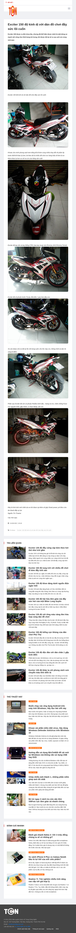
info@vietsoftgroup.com (16, 924)
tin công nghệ (19, 926)
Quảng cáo (50, 929)
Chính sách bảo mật (23, 929)
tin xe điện (27, 926)
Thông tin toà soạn (38, 929)
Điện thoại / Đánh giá (36, 830)
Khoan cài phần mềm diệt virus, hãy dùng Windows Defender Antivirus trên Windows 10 (49, 730)
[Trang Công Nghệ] (11, 911)
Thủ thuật (33, 701)
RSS (57, 929)
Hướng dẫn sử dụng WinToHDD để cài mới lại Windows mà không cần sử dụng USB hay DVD (49, 754)
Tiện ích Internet (35, 748)
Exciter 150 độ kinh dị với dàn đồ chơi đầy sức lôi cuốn (34, 530)
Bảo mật (32, 723)
